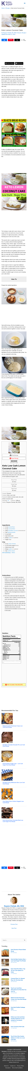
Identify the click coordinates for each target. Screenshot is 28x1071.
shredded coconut (13, 530)
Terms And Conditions (17, 1067)
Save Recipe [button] (14, 458)
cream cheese (12, 543)
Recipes (24, 32)
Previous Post (14, 924)
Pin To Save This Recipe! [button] (15, 684)
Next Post (14, 928)
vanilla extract (11, 550)
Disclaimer (8, 1067)
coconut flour (11, 528)
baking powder (11, 532)
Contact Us (13, 1065)
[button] (11, 461)
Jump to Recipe (10, 63)
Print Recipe (20, 63)
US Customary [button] (6, 552)
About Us (6, 1065)
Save (11, 39)
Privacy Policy (20, 1065)
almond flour (11, 527)
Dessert (19, 32)
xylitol (10, 537)
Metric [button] (13, 552)
